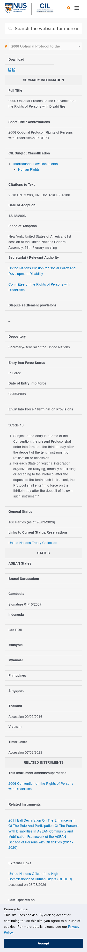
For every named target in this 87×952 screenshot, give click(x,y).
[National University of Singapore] (16, 7)
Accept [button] (43, 943)
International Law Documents (35, 163)
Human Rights (29, 169)
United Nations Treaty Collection (32, 542)
